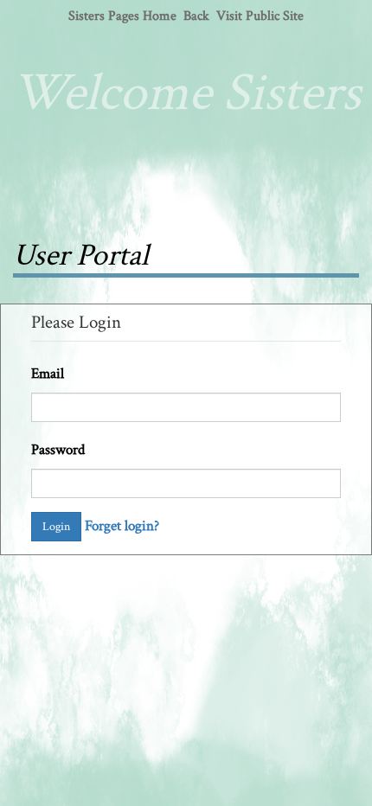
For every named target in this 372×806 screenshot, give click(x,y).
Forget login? (122, 525)
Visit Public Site (260, 16)
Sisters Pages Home (122, 16)
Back (196, 16)
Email (47, 373)
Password (58, 449)
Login (56, 526)
